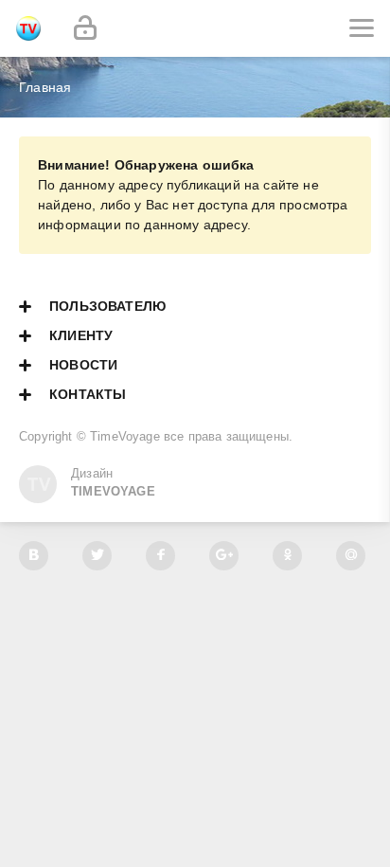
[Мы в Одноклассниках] (287, 555)
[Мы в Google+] (224, 555)
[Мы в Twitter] (97, 555)
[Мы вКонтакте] (33, 555)
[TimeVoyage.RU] (28, 28)
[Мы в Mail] (350, 555)
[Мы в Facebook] (160, 555)
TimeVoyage (125, 436)
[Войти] (85, 28)
